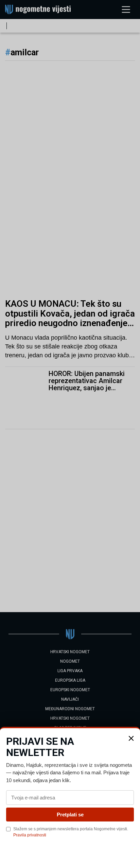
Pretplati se (70, 814)
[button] (131, 738)
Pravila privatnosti (29, 835)
